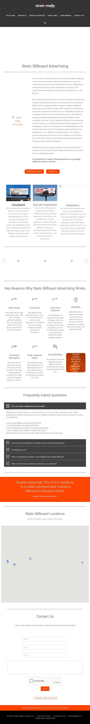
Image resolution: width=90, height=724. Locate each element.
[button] (45, 23)
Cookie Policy (59, 716)
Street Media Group (45, 6)
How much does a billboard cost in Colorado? (28, 406)
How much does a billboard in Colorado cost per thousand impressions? (38, 443)
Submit (45, 688)
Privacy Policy (44, 716)
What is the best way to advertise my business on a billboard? (34, 464)
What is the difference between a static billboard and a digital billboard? (38, 457)
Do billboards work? (19, 450)
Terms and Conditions (45, 718)
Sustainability (75, 716)
